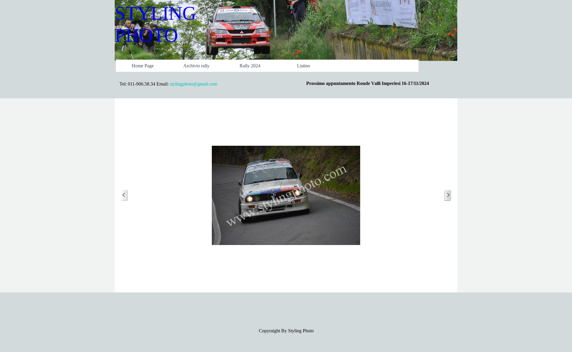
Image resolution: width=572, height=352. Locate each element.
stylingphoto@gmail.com (193, 83)
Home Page (143, 65)
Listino (303, 65)
